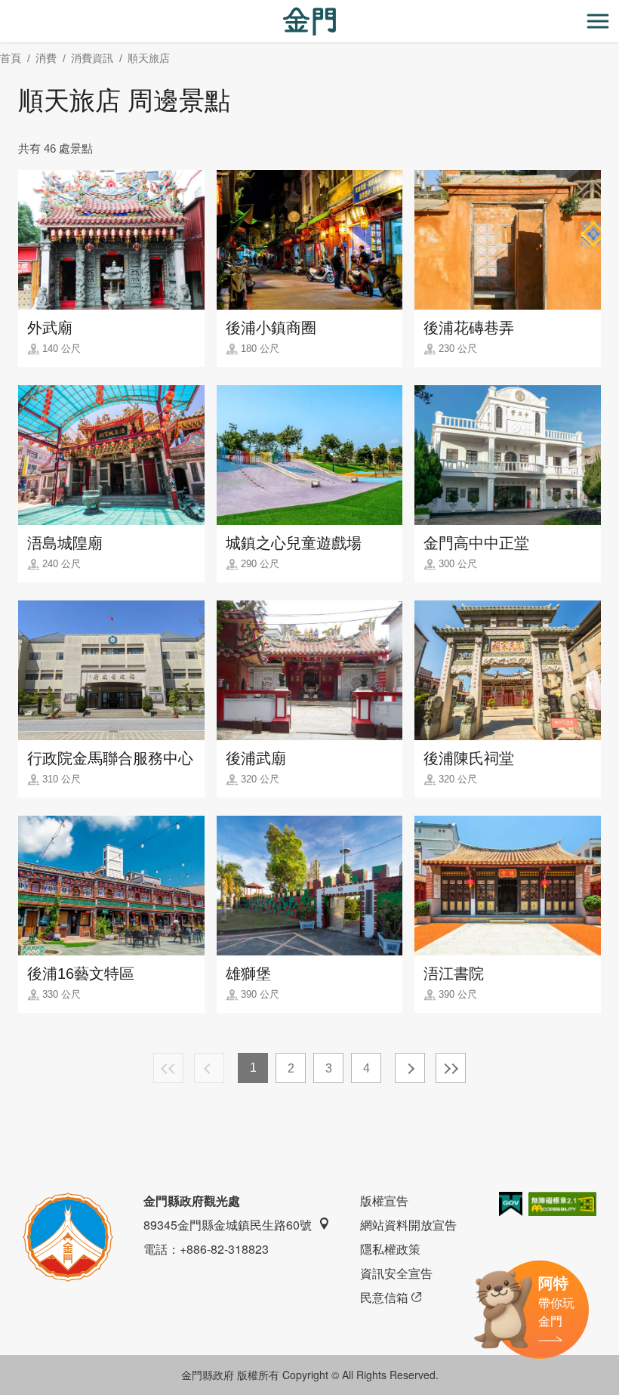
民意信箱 (384, 1297)
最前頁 (168, 1068)
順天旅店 (149, 58)
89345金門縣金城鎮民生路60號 (227, 1224)
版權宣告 (384, 1200)
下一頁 (410, 1068)
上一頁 (209, 1068)
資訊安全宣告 (396, 1273)
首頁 (10, 58)
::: (4, 8)
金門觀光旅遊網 (309, 22)
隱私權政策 (390, 1249)
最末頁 (451, 1068)
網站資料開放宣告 (408, 1224)
